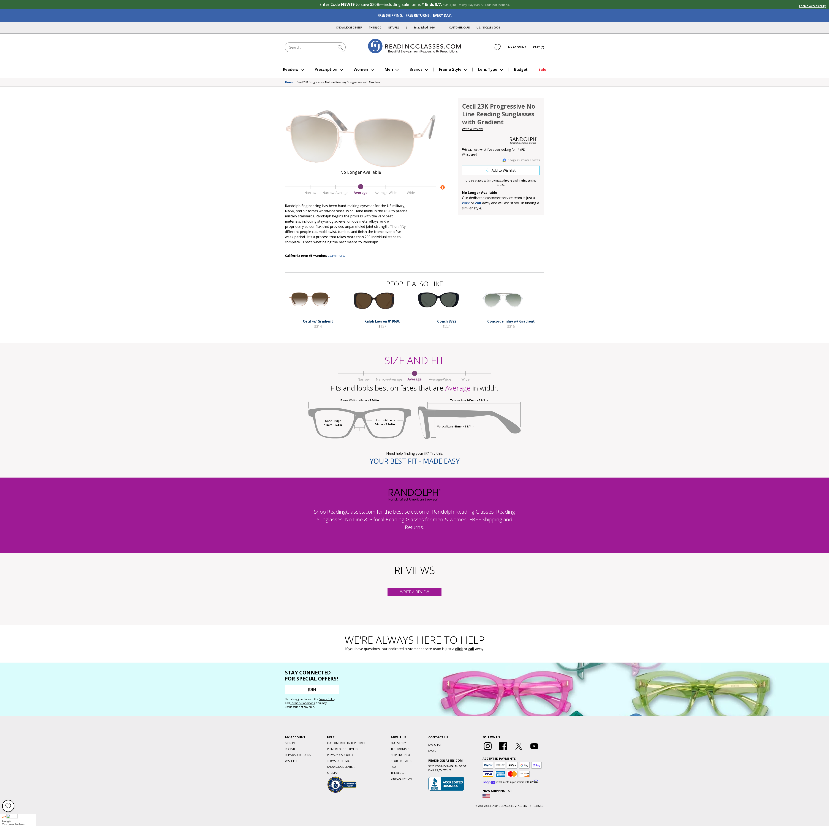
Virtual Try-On (401, 778)
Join (312, 689)
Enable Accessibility (812, 6)
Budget (521, 69)
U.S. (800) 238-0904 (488, 27)
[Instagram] (488, 750)
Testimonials (400, 749)
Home (289, 82)
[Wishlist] (497, 47)
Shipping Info (400, 755)
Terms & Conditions (302, 703)
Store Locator (401, 761)
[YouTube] (534, 750)
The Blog (375, 27)
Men (388, 69)
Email (432, 751)
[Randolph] (523, 140)
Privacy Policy (327, 699)
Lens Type (487, 69)
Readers (290, 69)
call (478, 203)
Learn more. (336, 255)
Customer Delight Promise (346, 743)
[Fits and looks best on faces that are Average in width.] (360, 193)
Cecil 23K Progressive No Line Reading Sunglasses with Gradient (339, 82)
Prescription (326, 69)
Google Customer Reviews (524, 160)
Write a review (414, 591)
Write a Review (472, 129)
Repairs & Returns (298, 755)
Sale (542, 69)
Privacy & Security (340, 755)
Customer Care (459, 27)
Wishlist (291, 761)
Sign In (290, 743)
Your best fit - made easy (415, 461)
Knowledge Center (349, 27)
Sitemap (332, 773)
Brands (415, 69)
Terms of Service (339, 761)
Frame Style (450, 69)
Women (361, 69)
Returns (393, 27)
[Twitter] (519, 750)
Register (291, 749)
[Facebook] (503, 750)
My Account (517, 47)
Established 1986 (424, 27)
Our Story (398, 743)
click (459, 648)
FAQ (393, 767)
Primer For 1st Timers (342, 749)
